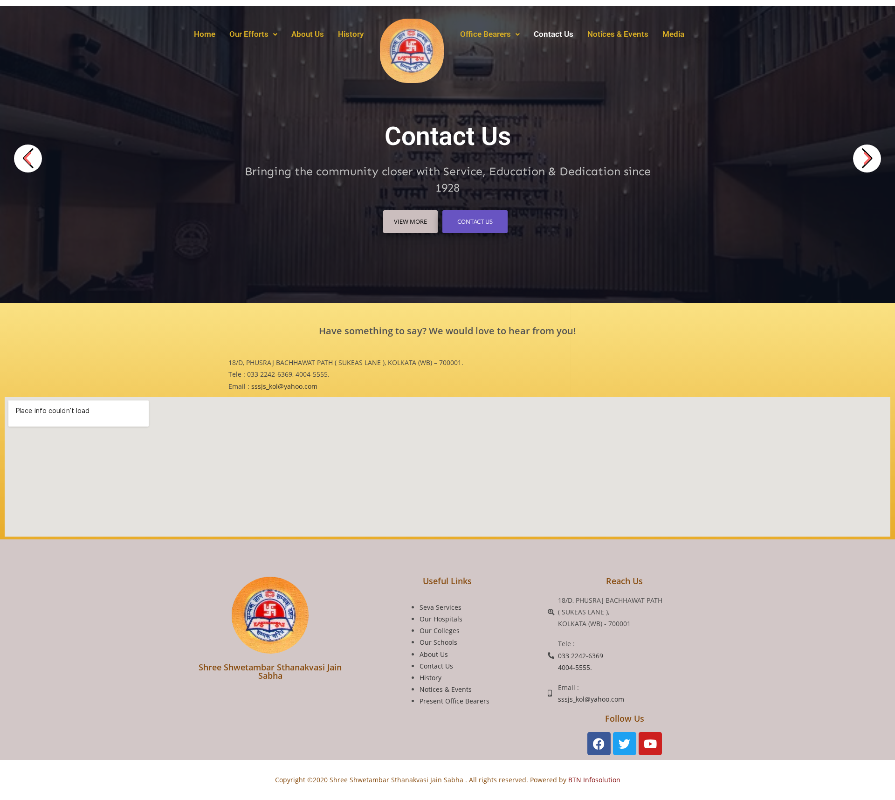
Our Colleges (440, 630)
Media (673, 34)
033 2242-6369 (580, 655)
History (351, 34)
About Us (307, 34)
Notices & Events (617, 34)
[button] (253, 34)
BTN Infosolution (593, 779)
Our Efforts (248, 34)
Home (204, 34)
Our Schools (438, 642)
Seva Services (440, 607)
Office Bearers (485, 34)
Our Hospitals (441, 618)
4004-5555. (575, 667)
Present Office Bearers (454, 701)
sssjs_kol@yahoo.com (284, 386)
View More (410, 221)
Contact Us (553, 34)
